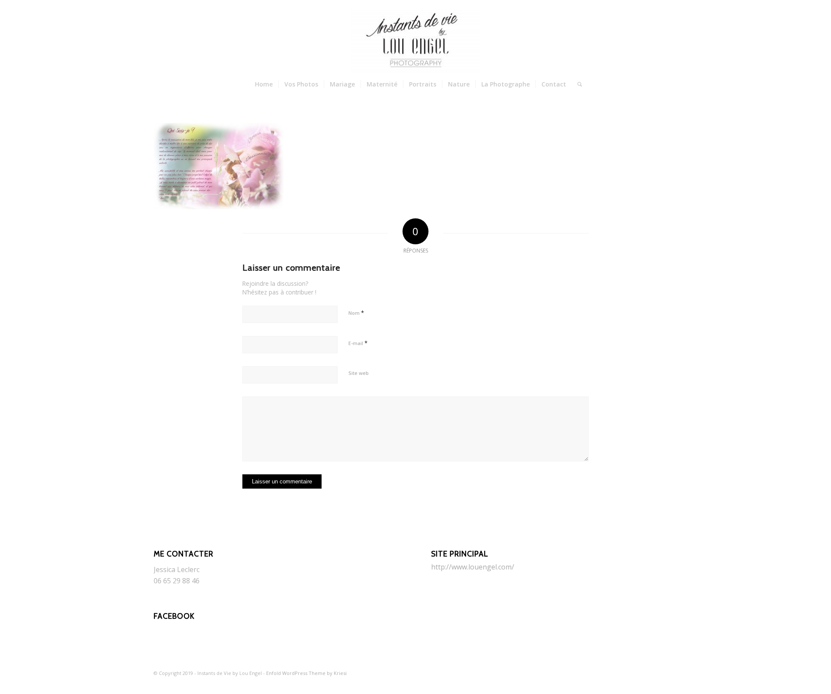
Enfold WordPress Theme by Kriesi (306, 673)
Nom (356, 313)
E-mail (357, 343)
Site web (358, 373)
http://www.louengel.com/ (472, 567)
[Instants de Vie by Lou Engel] (415, 41)
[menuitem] (263, 84)
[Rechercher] (577, 84)
